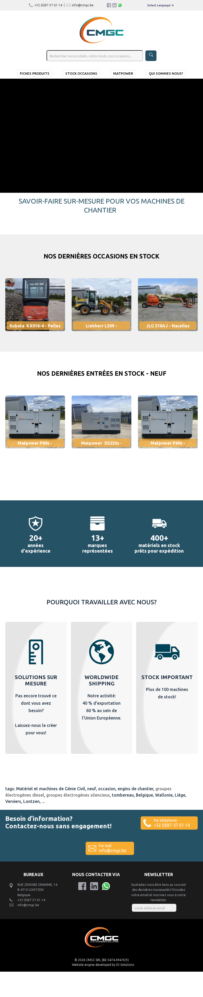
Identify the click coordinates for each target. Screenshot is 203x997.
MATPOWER (123, 73)
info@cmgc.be (83, 5)
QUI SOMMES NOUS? (166, 73)
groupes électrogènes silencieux (78, 795)
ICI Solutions (125, 964)
